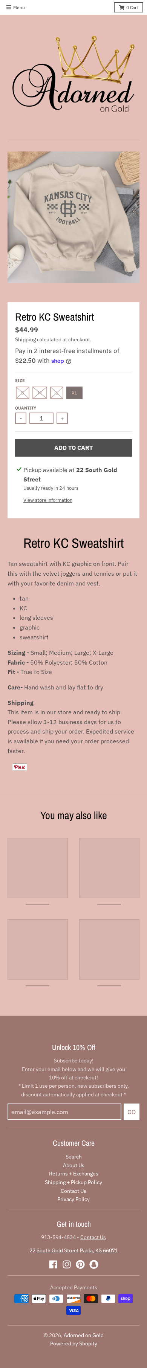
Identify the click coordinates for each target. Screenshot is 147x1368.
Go (131, 1112)
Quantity (25, 408)
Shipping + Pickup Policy (73, 1182)
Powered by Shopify (73, 1343)
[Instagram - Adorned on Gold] (66, 1264)
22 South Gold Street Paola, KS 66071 (73, 1250)
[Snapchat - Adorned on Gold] (93, 1264)
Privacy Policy (73, 1199)
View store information (47, 500)
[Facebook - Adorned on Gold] (53, 1264)
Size (20, 380)
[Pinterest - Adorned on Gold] (80, 1264)
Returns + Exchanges (73, 1173)
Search (74, 1156)
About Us (73, 1165)
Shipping (25, 339)
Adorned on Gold (84, 1335)
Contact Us (73, 1191)
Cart (132, 7)
